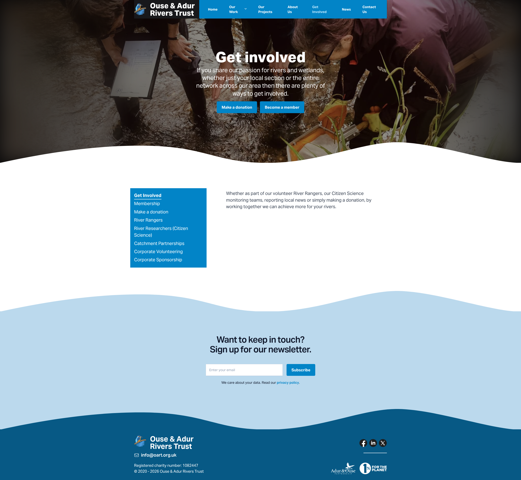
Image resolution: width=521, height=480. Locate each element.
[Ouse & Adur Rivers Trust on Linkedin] (373, 443)
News (346, 9)
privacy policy (288, 382)
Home (213, 9)
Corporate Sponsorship (158, 259)
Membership (147, 203)
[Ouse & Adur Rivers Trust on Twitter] (383, 443)
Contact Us (369, 9)
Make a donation (151, 212)
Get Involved (319, 9)
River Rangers (148, 220)
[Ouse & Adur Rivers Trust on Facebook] (363, 443)
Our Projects (265, 9)
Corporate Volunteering (158, 251)
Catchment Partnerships (159, 243)
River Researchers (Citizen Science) (161, 231)
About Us (293, 9)
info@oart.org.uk (158, 455)
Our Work (233, 9)
